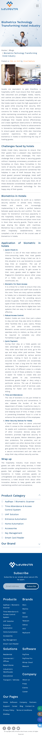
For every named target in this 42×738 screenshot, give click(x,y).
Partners (32, 702)
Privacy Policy (8, 710)
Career (25, 692)
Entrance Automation (16, 519)
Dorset (25, 617)
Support (6, 706)
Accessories (11, 528)
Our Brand (8, 543)
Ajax (24, 613)
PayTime (25, 654)
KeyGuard (26, 633)
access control (20, 329)
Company (23, 702)
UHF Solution (12, 514)
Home (4, 50)
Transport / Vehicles (11, 680)
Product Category (13, 495)
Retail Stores (8, 665)
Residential (7, 654)
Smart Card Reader (14, 537)
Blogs (11, 50)
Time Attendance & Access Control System (18, 508)
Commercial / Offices (8, 659)
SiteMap (6, 714)
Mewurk (25, 666)
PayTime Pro (27, 658)
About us (26, 680)
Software (13, 702)
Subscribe (31, 586)
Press (24, 684)
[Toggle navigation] (37, 5)
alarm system (10, 443)
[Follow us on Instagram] (9, 728)
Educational (8, 676)
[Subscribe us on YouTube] (18, 728)
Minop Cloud (27, 662)
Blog (21, 706)
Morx (24, 605)
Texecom (25, 621)
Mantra (25, 609)
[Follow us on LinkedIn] (13, 728)
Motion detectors (28, 437)
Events (25, 688)
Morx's (24, 306)
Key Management (13, 533)
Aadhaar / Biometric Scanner (19, 501)
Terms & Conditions (24, 710)
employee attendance (32, 409)
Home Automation (14, 523)
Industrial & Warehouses (8, 670)
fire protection (26, 440)
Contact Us (29, 706)
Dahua (25, 625)
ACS (24, 629)
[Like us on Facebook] (4, 728)
